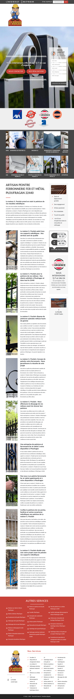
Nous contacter (16, 71)
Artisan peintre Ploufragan (36, 621)
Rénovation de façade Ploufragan (37, 625)
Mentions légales (46, 696)
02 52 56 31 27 (13, 2)
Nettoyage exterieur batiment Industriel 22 (35, 668)
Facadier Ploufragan (34, 612)
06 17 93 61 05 (28, 2)
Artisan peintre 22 (48, 681)
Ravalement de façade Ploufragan (16, 617)
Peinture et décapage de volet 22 (62, 677)
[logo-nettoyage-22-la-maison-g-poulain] (15, 15)
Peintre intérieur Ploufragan (15, 613)
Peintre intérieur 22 (49, 683)
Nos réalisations (36, 71)
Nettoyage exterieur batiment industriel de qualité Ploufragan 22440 (37, 634)
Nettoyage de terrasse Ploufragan (16, 624)
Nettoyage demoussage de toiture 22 (34, 679)
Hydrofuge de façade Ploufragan (37, 628)
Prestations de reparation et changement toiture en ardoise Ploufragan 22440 (58, 640)
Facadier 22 (33, 657)
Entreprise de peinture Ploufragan (16, 639)
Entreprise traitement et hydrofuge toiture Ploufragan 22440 (57, 626)
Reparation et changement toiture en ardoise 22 (35, 662)
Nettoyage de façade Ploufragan (16, 621)
